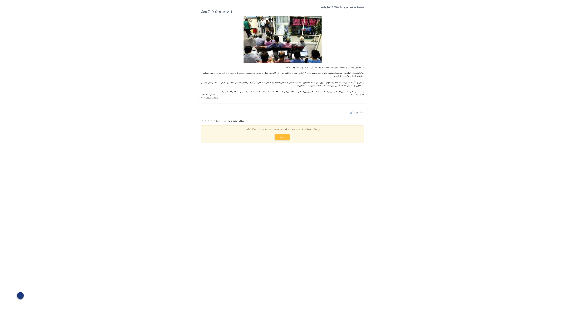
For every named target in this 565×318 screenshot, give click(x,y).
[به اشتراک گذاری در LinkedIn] (223, 12)
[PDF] (209, 12)
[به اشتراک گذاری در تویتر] (227, 12)
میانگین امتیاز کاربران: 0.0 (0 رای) (230, 121)
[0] (202, 121)
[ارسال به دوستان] (206, 12)
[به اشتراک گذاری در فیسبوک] (231, 12)
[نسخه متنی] (202, 12)
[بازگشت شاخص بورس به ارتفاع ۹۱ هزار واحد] (282, 39)
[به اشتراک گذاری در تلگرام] (220, 12)
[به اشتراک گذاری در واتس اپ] (212, 12)
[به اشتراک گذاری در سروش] (216, 12)
